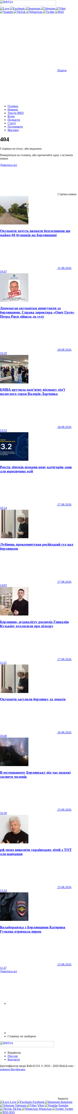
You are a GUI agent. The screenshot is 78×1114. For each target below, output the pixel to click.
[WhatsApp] (34, 11)
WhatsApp (45, 1108)
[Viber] (61, 8)
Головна (13, 106)
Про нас (13, 1056)
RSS (12, 1112)
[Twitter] (49, 11)
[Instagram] (33, 8)
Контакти (14, 1059)
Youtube (63, 1105)
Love (13, 1102)
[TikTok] (20, 11)
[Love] (5, 8)
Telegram (20, 1105)
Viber (41, 1105)
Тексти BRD (16, 113)
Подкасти (14, 119)
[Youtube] (7, 11)
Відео (11, 116)
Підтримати (15, 126)
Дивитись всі (8, 165)
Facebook (38, 1102)
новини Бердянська (12, 1069)
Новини (13, 109)
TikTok (17, 1108)
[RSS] (59, 11)
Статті (12, 123)
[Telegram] (48, 8)
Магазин (13, 130)
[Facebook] (18, 8)
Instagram (66, 1102)
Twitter (68, 1108)
